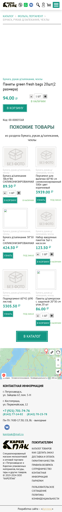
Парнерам (37, 480)
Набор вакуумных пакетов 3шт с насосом (46, 240)
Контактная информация (40, 474)
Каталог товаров (42, 448)
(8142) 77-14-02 (13, 414)
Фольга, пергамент (30, 16)
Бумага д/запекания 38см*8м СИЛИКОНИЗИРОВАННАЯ (18, 178)
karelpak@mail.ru (13, 434)
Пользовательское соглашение (43, 488)
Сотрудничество (42, 468)
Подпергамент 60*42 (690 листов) (18, 300)
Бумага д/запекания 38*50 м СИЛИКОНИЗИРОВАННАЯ (18, 240)
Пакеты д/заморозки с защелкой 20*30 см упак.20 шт (48, 301)
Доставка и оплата (43, 456)
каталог (8, 16)
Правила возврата (42, 464)
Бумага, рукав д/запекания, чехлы (22, 79)
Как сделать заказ (43, 452)
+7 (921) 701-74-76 (16, 411)
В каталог (32, 336)
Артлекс (47, 509)
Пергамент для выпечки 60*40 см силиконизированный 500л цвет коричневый (48, 181)
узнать (41, 200)
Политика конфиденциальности (45, 496)
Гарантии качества (43, 460)
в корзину (15, 108)
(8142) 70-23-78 (37, 414)
